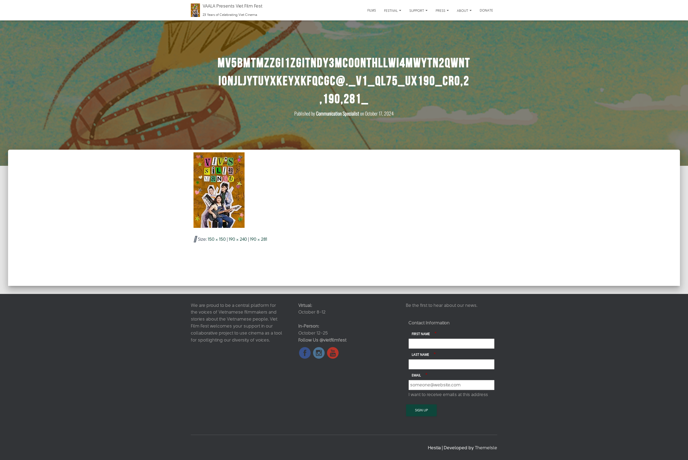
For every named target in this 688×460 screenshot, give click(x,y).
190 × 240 (238, 239)
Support (417, 10)
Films (371, 10)
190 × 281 (258, 239)
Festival (391, 10)
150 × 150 (217, 239)
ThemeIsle (486, 447)
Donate (486, 10)
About (463, 10)
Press (441, 10)
